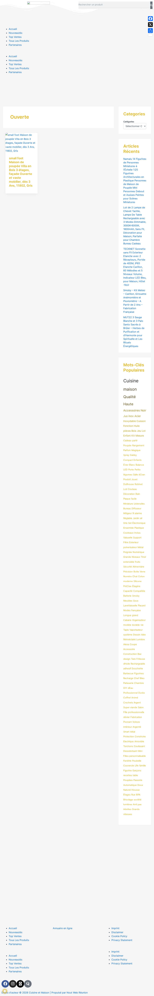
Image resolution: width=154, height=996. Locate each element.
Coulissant (139, 746)
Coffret (127, 697)
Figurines (139, 673)
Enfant (127, 435)
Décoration (129, 494)
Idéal (132, 731)
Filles (126, 756)
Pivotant (127, 722)
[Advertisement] (77, 87)
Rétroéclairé (129, 639)
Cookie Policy (119, 936)
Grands (136, 809)
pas (140, 804)
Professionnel (130, 693)
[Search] (151, 5)
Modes (127, 610)
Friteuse (140, 659)
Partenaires (15, 44)
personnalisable (137, 756)
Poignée (127, 552)
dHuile (126, 663)
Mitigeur (127, 513)
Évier (125, 465)
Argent (137, 702)
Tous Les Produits (19, 40)
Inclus (137, 532)
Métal (140, 547)
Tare (133, 659)
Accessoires (131, 410)
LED (125, 469)
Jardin (136, 518)
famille (142, 765)
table (135, 775)
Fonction (128, 425)
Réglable (127, 518)
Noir (143, 410)
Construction (130, 654)
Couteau (132, 489)
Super (126, 707)
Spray (126, 455)
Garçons (136, 770)
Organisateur (139, 620)
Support (137, 537)
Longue (127, 615)
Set (130, 523)
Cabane (127, 620)
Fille (125, 712)
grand (135, 615)
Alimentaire (138, 566)
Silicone (138, 581)
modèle (127, 625)
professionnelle (136, 712)
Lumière (140, 639)
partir (134, 440)
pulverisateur (130, 547)
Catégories (128, 121)
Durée (141, 693)
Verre (142, 571)
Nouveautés (15, 32)
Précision (128, 571)
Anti (135, 804)
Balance (140, 465)
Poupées (128, 780)
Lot (144, 430)
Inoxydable (129, 421)
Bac (140, 654)
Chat (134, 576)
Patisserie (128, 683)
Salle (135, 474)
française (136, 610)
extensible (128, 562)
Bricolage (128, 799)
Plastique (139, 527)
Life (137, 765)
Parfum (127, 450)
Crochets (128, 702)
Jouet (134, 479)
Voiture (136, 722)
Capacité (127, 591)
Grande (127, 557)
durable (136, 625)
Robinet (139, 484)
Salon (141, 707)
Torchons (128, 746)
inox (131, 416)
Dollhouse (128, 484)
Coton (141, 576)
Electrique (128, 741)
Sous (135, 600)
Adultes (127, 809)
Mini (140, 751)
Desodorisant (130, 751)
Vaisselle (127, 537)
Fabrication (136, 717)
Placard (141, 605)
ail (141, 518)
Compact (128, 460)
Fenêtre (127, 760)
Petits (137, 469)
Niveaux (136, 557)
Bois (133, 430)
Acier (137, 416)
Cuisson (141, 421)
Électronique (138, 523)
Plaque (126, 498)
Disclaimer (117, 932)
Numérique (138, 552)
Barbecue (128, 673)
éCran (142, 474)
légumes (127, 474)
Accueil (13, 28)
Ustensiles (139, 503)
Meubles (127, 600)
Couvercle (128, 765)
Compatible (139, 591)
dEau (130, 688)
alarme (138, 513)
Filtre (125, 542)
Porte (131, 469)
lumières (127, 804)
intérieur (127, 727)
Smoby (135, 595)
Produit (127, 479)
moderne (128, 581)
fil (133, 513)
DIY (125, 688)
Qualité (129, 396)
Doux (140, 785)
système (127, 634)
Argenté (137, 727)
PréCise (127, 586)
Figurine (127, 770)
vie (141, 625)
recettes (127, 775)
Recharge (128, 678)
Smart (126, 731)
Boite (136, 571)
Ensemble (128, 527)
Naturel (127, 790)
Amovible (139, 741)
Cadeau (127, 440)
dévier (126, 717)
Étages (127, 794)
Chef (136, 678)
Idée (143, 634)
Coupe (133, 644)
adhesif (127, 668)
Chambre (139, 683)
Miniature (128, 503)
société (137, 799)
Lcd (125, 489)
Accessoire (129, 649)
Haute (128, 404)
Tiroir (143, 557)
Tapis (126, 629)
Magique (135, 450)
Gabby (133, 455)
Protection (128, 736)
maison (130, 389)
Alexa (126, 644)
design (126, 659)
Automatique (130, 785)
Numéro (127, 576)
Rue (133, 794)
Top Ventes (15, 36)
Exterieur (134, 542)
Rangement (138, 445)
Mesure (140, 435)
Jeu (139, 430)
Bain (138, 494)
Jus (125, 416)
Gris (125, 523)
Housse (136, 790)
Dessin (136, 634)
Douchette (137, 668)
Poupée (127, 445)
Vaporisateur (136, 629)
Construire (140, 736)
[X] (150, 25)
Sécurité (127, 566)
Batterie (127, 595)
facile (134, 498)
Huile (137, 425)
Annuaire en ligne (62, 928)
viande (133, 707)
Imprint (115, 928)
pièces (127, 430)
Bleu (142, 678)
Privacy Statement (121, 940)
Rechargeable (138, 663)
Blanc (132, 465)
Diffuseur (136, 508)
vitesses (127, 814)
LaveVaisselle (130, 605)
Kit (133, 435)
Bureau (127, 508)
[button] (77, 52)
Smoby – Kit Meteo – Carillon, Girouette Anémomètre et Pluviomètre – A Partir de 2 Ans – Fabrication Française (134, 301)
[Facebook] (150, 19)
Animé (134, 697)
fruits (137, 562)
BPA (138, 794)
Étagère (136, 586)
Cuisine (131, 380)
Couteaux (128, 532)
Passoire (137, 780)
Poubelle (136, 760)
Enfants (138, 460)
